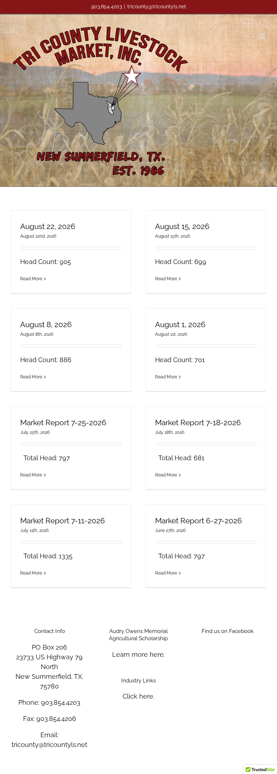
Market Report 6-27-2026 (198, 520)
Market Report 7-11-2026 (62, 520)
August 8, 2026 (46, 324)
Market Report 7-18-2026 (198, 422)
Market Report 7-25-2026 (63, 422)
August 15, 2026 (182, 226)
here (157, 654)
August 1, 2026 (180, 324)
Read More (31, 278)
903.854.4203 (60, 702)
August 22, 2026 (47, 226)
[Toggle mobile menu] (262, 36)
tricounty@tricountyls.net (156, 6)
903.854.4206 (56, 718)
